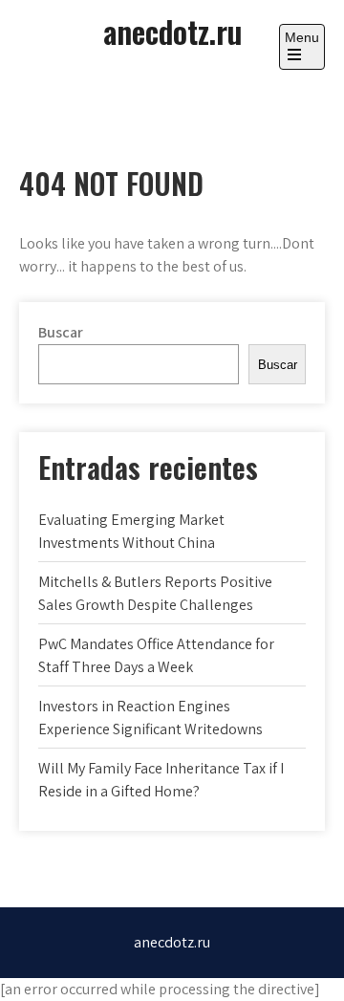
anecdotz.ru (172, 31)
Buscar (60, 332)
